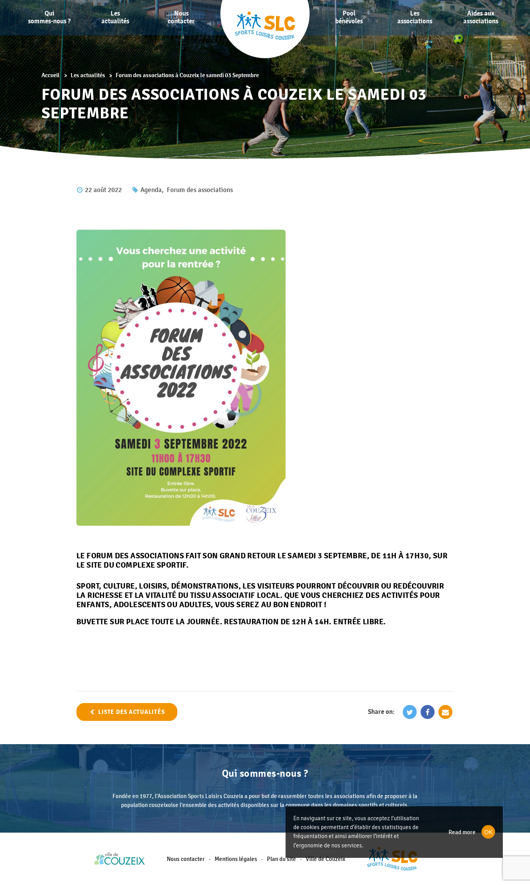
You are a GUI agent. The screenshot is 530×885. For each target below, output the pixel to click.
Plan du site (281, 858)
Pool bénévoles (349, 17)
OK (488, 832)
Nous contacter (181, 17)
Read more (462, 832)
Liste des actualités (131, 712)
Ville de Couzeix (325, 858)
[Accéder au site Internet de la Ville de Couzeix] (119, 858)
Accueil (51, 75)
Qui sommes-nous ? (49, 17)
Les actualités (115, 17)
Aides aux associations (480, 17)
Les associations (414, 17)
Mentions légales (236, 858)
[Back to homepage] (392, 859)
